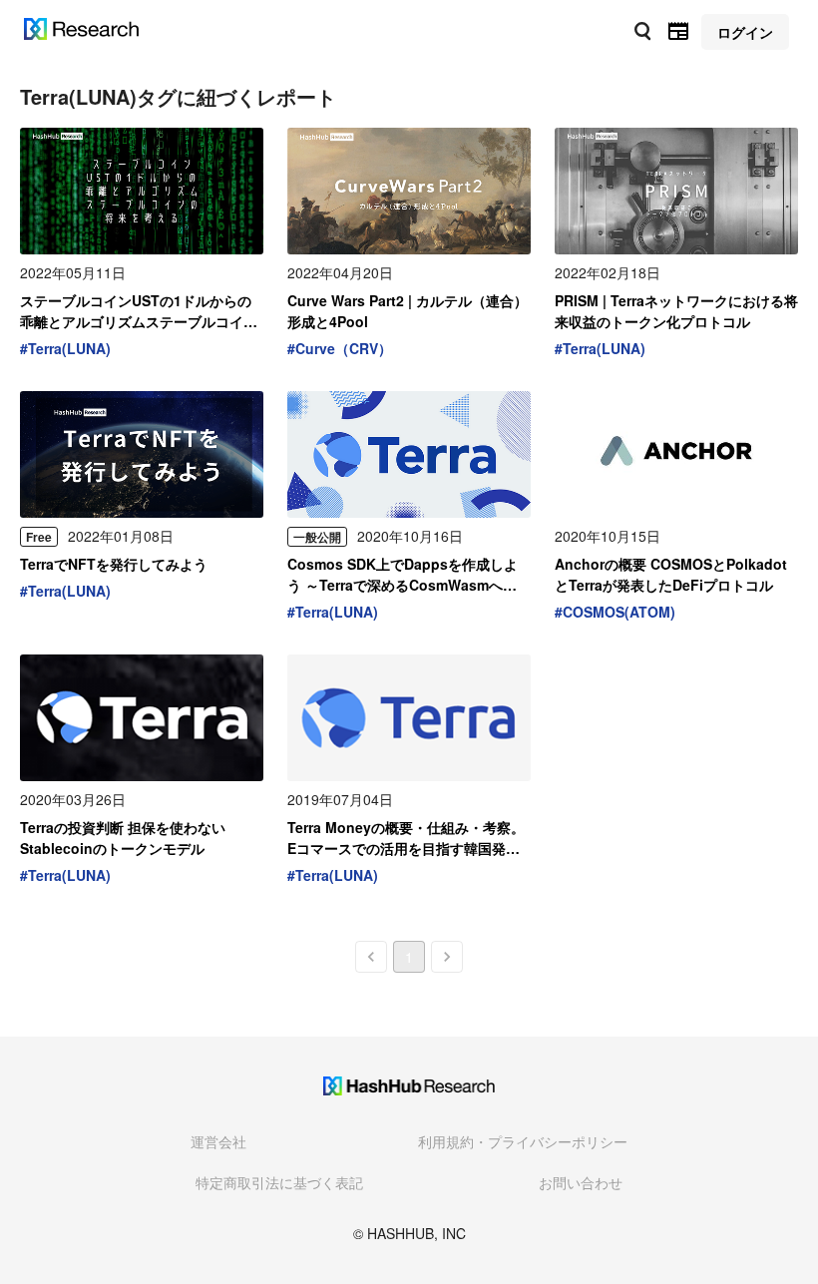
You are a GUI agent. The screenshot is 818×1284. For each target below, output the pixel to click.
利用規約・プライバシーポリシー (522, 1141)
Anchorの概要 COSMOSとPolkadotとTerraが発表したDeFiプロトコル (671, 574)
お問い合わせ (580, 1182)
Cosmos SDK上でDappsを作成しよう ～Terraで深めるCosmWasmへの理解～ (409, 575)
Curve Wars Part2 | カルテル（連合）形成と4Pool (407, 310)
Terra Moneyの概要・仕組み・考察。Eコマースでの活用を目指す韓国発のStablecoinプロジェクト (406, 838)
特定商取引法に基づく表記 (279, 1182)
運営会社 (218, 1141)
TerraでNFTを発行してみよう (113, 564)
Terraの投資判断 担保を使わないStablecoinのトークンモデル (122, 837)
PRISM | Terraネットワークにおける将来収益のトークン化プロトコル (676, 310)
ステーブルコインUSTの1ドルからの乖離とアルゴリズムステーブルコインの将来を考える (138, 311)
